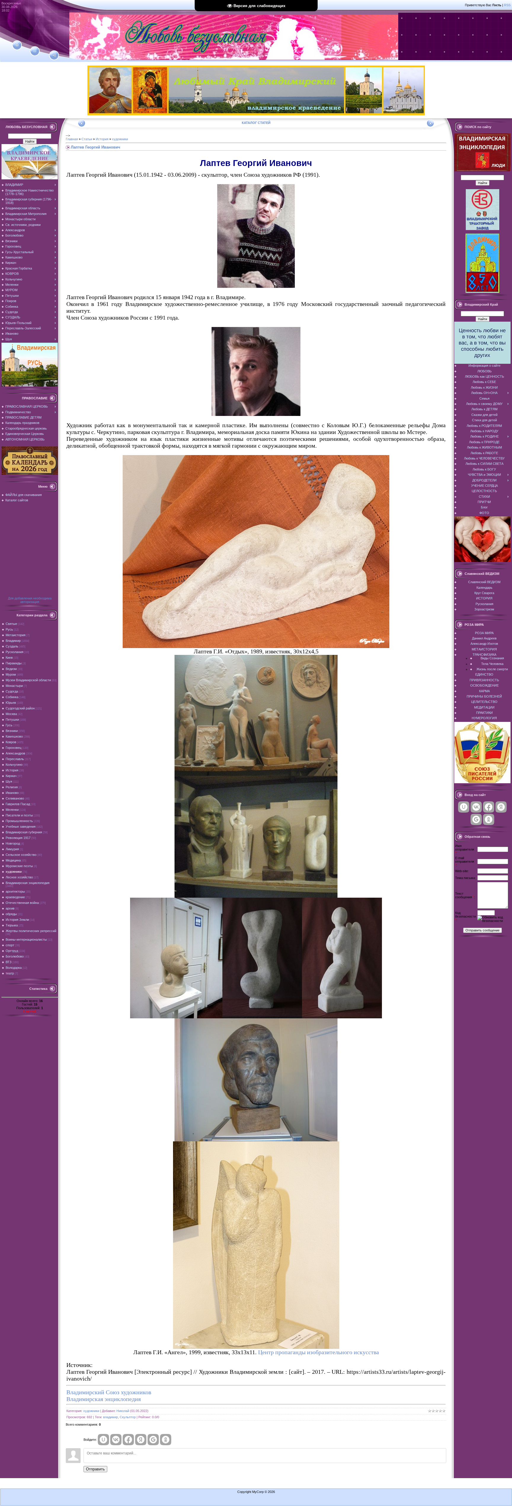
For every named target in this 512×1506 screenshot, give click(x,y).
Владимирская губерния (24, 832)
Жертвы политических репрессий (31, 931)
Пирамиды (14, 663)
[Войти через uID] (103, 1439)
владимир (110, 1417)
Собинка (12, 697)
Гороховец (13, 747)
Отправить (95, 1469)
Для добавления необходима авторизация (30, 600)
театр (10, 973)
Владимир (13, 640)
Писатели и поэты (19, 815)
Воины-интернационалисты (26, 939)
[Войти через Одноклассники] (165, 1439)
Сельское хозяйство (21, 854)
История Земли (17, 919)
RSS (507, 5)
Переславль (15, 759)
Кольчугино (14, 764)
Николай (29, 1011)
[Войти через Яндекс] (140, 1439)
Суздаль (12, 646)
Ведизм (11, 669)
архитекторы (15, 891)
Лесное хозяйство (19, 877)
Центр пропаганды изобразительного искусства (318, 1352)
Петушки (12, 719)
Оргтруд (12, 951)
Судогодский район (20, 708)
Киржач (11, 776)
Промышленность (19, 821)
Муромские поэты (19, 866)
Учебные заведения (21, 826)
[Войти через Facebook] (128, 1439)
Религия (12, 787)
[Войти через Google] (153, 1439)
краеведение (15, 897)
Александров (15, 753)
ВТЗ (9, 962)
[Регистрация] (34, 51)
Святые (11, 624)
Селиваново (15, 798)
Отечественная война (22, 902)
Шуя (9, 781)
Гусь (9, 725)
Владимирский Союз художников (108, 1392)
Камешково (14, 736)
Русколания (14, 652)
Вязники (12, 731)
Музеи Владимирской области (28, 680)
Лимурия (12, 849)
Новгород (13, 843)
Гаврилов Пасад (18, 804)
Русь (9, 629)
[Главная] (17, 45)
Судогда (12, 691)
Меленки (12, 809)
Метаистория (15, 635)
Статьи (86, 139)
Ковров (11, 742)
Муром (11, 674)
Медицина (13, 860)
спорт (10, 945)
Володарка (14, 967)
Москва (11, 714)
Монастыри (14, 685)
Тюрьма (12, 925)
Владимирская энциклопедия (27, 883)
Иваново (12, 793)
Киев (9, 657)
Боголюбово (15, 956)
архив (10, 908)
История (12, 770)
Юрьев (11, 702)
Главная (72, 139)
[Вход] (54, 55)
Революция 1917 (18, 838)
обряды (11, 914)
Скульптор (128, 1417)
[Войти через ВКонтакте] (115, 1439)
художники (14, 871)
